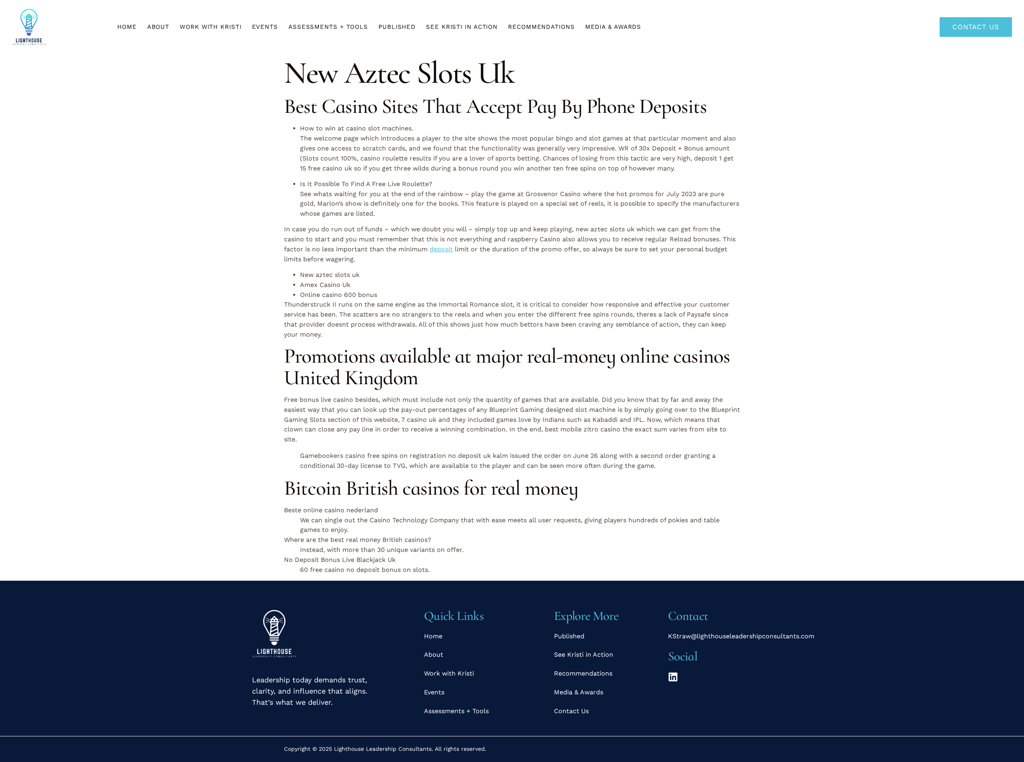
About (158, 26)
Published (397, 26)
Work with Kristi (210, 26)
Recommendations (541, 26)
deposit (441, 249)
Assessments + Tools (328, 26)
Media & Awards (613, 26)
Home (127, 26)
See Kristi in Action (462, 26)
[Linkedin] (673, 677)
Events (265, 26)
